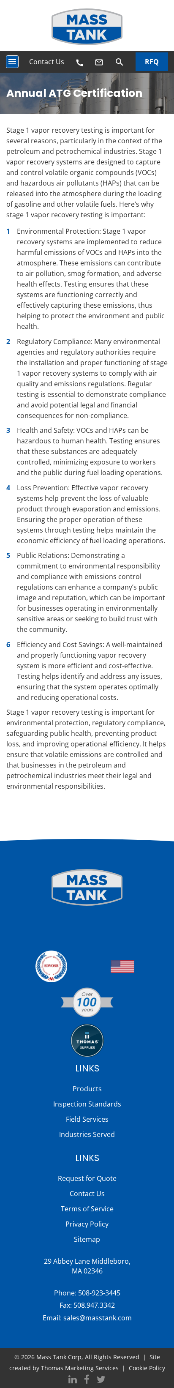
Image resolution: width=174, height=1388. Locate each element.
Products (87, 1088)
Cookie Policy (147, 1368)
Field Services (87, 1119)
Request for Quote (87, 1178)
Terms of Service (87, 1208)
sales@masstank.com (97, 1317)
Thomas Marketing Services (80, 1368)
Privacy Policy (87, 1224)
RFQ (152, 61)
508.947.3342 (94, 1305)
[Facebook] (87, 1380)
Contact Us (46, 61)
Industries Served (87, 1134)
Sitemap (87, 1239)
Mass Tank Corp (59, 1357)
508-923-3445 (99, 1293)
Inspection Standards (87, 1104)
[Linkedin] (72, 1380)
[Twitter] (101, 1380)
